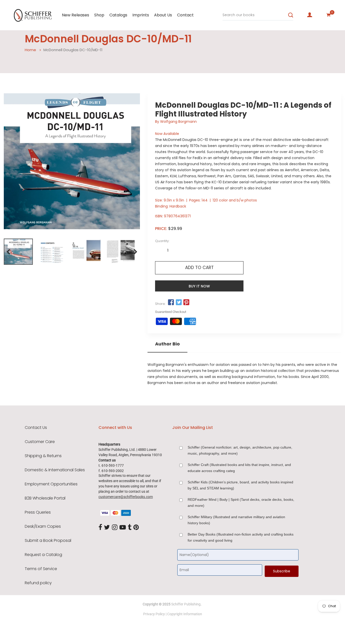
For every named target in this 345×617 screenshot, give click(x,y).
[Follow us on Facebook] (171, 302)
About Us (163, 15)
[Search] (290, 15)
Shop (99, 15)
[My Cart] (328, 14)
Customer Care (40, 442)
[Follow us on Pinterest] (186, 302)
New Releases (75, 15)
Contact (185, 15)
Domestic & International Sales (55, 470)
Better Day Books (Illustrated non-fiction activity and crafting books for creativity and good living (240, 537)
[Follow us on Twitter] (179, 302)
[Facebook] (100, 527)
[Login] (309, 14)
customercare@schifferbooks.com (125, 497)
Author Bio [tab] (167, 344)
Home (30, 49)
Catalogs (118, 15)
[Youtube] (122, 527)
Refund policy (38, 583)
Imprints (140, 15)
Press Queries (38, 512)
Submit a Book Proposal (48, 541)
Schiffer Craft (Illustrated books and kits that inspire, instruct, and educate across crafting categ (239, 468)
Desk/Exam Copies (43, 526)
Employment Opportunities (51, 484)
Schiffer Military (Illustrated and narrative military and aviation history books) (236, 520)
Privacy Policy (154, 614)
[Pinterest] (136, 527)
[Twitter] (107, 527)
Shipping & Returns (43, 456)
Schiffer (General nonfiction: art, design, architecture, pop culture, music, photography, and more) (240, 450)
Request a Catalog (43, 555)
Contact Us (36, 428)
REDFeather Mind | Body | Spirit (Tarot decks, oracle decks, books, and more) (241, 502)
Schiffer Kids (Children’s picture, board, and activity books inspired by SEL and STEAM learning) (240, 485)
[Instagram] (114, 527)
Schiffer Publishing (186, 604)
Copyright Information (184, 614)
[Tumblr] (129, 527)
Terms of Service (41, 569)
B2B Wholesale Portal (45, 498)
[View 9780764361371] (18, 252)
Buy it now (199, 286)
